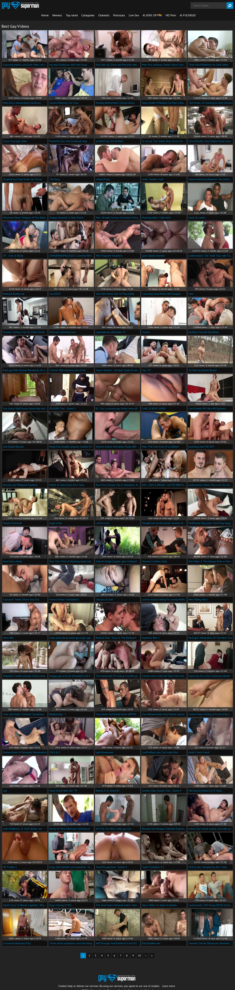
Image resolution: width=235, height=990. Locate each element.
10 (139, 955)
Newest (57, 15)
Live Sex (134, 15)
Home (45, 15)
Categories (88, 15)
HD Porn (171, 15)
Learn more (168, 986)
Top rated (72, 15)
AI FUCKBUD (188, 15)
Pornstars (119, 15)
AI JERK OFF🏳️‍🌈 (152, 15)
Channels (103, 15)
